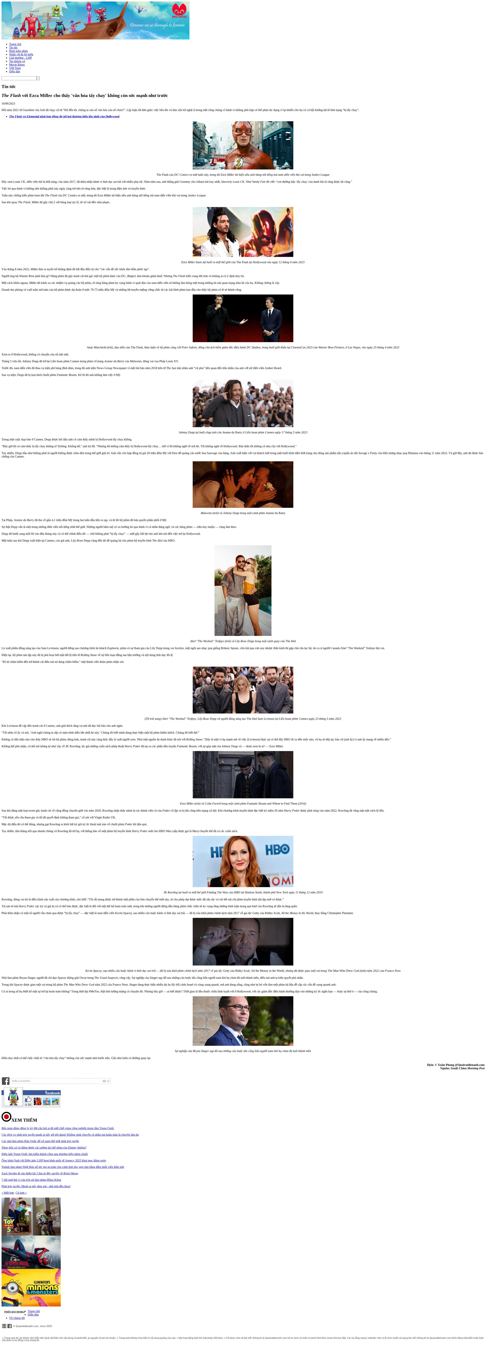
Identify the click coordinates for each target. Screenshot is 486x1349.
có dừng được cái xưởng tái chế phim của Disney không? (44, 1147)
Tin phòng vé (17, 61)
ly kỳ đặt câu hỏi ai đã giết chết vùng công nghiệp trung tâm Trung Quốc (58, 1128)
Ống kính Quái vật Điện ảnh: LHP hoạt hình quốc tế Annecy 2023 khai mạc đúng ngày (54, 1160)
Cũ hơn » (21, 1192)
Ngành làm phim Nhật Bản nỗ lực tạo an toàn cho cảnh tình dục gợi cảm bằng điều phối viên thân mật (63, 1167)
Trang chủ (15, 44)
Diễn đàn (14, 71)
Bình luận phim (18, 51)
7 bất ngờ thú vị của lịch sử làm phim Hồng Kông (31, 1179)
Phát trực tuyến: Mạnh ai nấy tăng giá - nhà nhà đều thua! (36, 1186)
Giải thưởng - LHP (20, 57)
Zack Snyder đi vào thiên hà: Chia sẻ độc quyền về (40, 1173)
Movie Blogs (17, 64)
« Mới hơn (8, 1192)
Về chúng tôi (17, 1318)
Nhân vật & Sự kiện (21, 54)
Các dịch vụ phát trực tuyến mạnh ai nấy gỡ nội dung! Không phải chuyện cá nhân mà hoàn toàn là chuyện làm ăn (70, 1134)
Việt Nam (15, 68)
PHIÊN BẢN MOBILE (14, 1312)
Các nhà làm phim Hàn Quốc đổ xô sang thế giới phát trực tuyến (40, 1141)
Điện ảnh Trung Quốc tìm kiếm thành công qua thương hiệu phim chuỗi (45, 1154)
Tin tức (13, 47)
